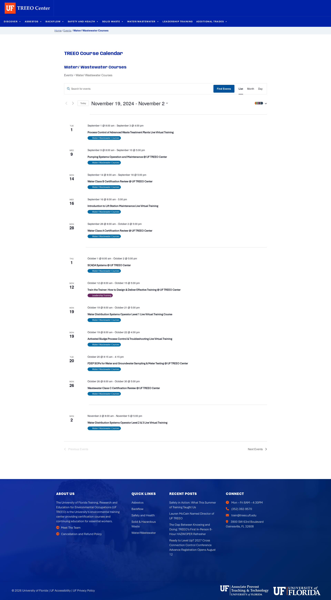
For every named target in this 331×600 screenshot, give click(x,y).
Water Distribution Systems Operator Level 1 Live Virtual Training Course (130, 314)
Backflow (53, 21)
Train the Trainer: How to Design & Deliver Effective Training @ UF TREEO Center (134, 290)
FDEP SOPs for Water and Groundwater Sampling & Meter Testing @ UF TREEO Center (138, 363)
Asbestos (31, 21)
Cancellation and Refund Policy (81, 534)
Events (67, 30)
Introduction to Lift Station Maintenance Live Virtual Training (123, 206)
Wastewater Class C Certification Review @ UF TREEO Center (124, 388)
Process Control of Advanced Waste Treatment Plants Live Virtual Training (131, 132)
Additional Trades (210, 21)
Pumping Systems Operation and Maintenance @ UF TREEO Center (127, 157)
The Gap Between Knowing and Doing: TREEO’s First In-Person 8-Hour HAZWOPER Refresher (190, 529)
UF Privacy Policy (84, 590)
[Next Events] (73, 103)
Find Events (224, 88)
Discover (11, 21)
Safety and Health (81, 21)
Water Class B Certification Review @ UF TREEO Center (120, 181)
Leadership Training (178, 21)
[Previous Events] (66, 103)
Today (83, 103)
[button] (260, 103)
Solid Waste (111, 21)
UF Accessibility (60, 590)
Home (58, 30)
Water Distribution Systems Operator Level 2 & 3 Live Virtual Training (127, 422)
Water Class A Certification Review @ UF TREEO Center (120, 230)
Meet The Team (71, 527)
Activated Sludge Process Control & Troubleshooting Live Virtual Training (130, 339)
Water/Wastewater (141, 21)
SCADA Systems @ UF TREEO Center (109, 265)
